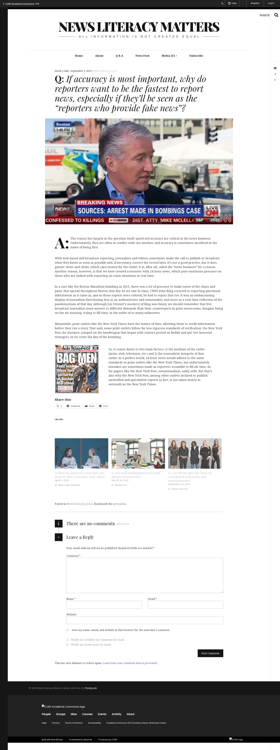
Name (71, 599)
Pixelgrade (91, 688)
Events (102, 714)
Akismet (87, 739)
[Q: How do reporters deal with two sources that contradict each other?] (81, 453)
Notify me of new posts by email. (91, 644)
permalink (119, 504)
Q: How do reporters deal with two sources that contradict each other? (80, 475)
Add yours (123, 524)
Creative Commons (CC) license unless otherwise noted (136, 722)
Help (44, 722)
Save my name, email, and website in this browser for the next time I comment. (121, 630)
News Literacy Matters (138, 26)
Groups (60, 714)
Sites (74, 714)
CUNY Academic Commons (20, 3)
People (46, 714)
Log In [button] (271, 3)
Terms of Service (74, 722)
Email (152, 599)
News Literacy (101, 70)
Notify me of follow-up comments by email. (98, 639)
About (99, 55)
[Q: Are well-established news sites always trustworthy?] (138, 453)
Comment (73, 556)
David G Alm (62, 70)
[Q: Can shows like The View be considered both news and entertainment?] (195, 453)
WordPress (57, 739)
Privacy (56, 722)
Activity (116, 714)
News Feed (142, 55)
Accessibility (94, 722)
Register (255, 3)
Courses (87, 714)
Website (71, 614)
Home (79, 55)
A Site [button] (21, 3)
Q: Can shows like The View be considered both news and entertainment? (190, 477)
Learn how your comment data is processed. (130, 663)
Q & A (119, 55)
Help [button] (234, 3)
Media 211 (169, 55)
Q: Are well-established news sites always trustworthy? (136, 475)
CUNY (114, 739)
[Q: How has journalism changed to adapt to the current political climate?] (275, 80)
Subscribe (196, 55)
